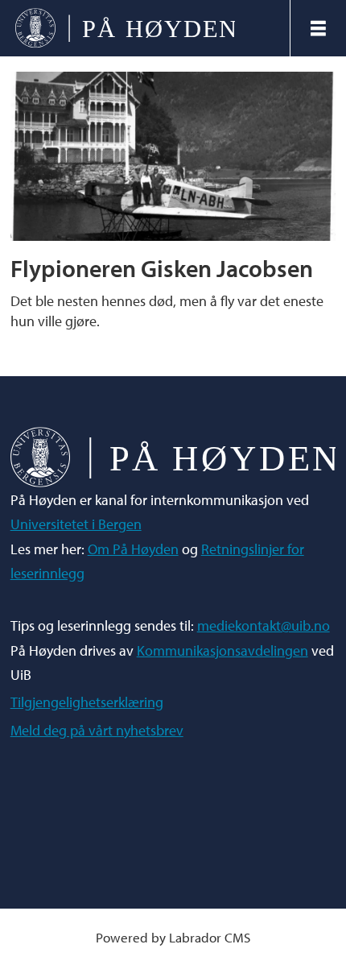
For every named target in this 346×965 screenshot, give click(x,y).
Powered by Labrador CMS (173, 937)
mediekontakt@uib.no (263, 625)
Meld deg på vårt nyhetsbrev (96, 730)
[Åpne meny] (318, 28)
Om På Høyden (133, 549)
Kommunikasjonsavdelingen (222, 650)
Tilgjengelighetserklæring (86, 702)
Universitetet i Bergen (76, 524)
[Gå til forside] (144, 28)
